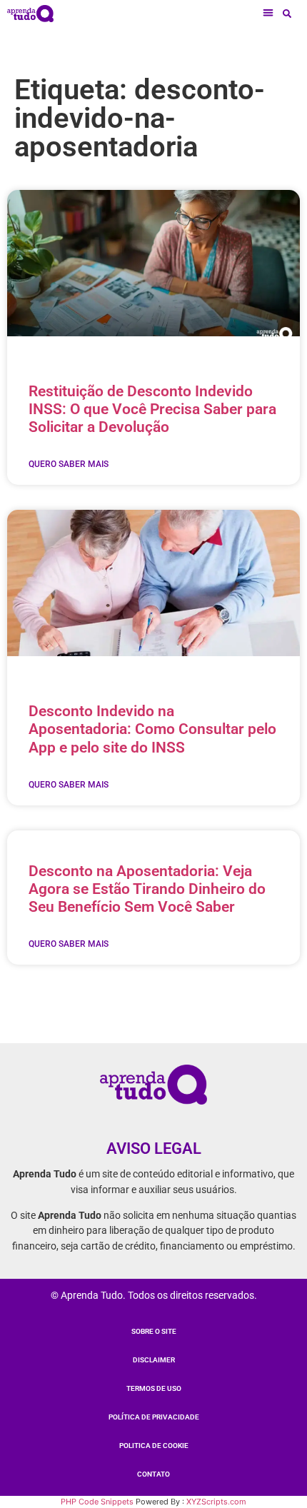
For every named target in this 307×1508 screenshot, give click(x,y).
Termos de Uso (153, 1388)
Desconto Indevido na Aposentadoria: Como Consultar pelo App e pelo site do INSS (152, 729)
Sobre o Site (153, 1331)
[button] (269, 13)
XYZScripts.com (216, 1502)
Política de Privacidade (154, 1417)
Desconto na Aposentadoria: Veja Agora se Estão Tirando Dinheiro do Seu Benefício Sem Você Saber (147, 889)
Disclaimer (154, 1360)
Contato (153, 1474)
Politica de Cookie (153, 1445)
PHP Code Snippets (97, 1502)
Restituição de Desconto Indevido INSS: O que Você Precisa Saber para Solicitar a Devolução (152, 409)
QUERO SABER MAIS (69, 464)
